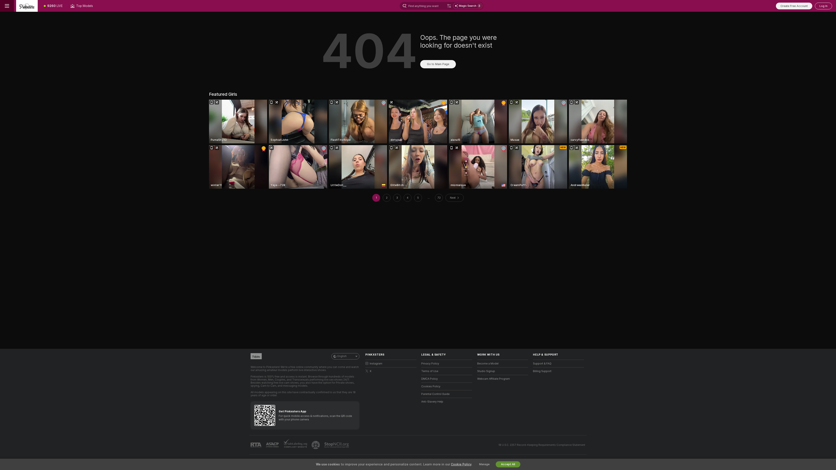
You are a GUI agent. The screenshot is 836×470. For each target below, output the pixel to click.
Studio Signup (486, 371)
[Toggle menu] (7, 6)
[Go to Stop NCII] (337, 445)
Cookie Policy (461, 464)
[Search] (449, 6)
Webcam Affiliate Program (493, 378)
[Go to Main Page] (27, 6)
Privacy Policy (430, 363)
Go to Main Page (438, 64)
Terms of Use (429, 371)
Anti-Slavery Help (432, 401)
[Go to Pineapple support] (316, 445)
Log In (823, 6)
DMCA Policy (429, 378)
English (342, 356)
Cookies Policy (430, 386)
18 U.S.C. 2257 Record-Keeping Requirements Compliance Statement (541, 444)
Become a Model (488, 363)
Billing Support (542, 371)
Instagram (376, 363)
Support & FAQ (542, 363)
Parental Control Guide (435, 394)
